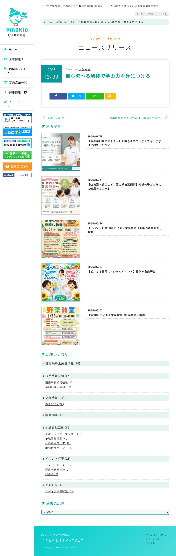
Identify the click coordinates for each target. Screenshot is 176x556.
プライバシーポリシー (157, 535)
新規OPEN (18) (54, 404)
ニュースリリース (15, 103)
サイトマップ (153, 539)
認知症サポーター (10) (59, 447)
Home (13, 49)
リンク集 (150, 543)
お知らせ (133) (55, 485)
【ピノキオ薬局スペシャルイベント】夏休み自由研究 (122, 271)
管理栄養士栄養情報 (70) (62, 363)
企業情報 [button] (15, 59)
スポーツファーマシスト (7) (63, 433)
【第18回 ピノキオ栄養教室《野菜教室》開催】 (118, 315)
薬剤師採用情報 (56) (58, 387)
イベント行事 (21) (57, 458)
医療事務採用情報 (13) (59, 382)
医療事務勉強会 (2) (57, 469)
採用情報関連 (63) (58, 375)
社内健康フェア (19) (58, 443)
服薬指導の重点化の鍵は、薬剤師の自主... (136, 117)
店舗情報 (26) (54, 397)
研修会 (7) (51, 474)
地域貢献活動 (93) (58, 427)
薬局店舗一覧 (18, 82)
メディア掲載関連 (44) (59, 491)
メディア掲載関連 (81, 22)
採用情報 (15, 92)
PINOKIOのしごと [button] (17, 70)
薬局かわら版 (56, 117)
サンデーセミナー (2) (58, 464)
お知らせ (61, 22)
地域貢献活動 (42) (57, 438)
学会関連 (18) (54, 415)
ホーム (48, 22)
